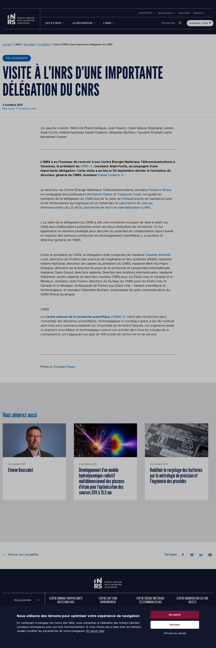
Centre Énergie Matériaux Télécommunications (150, 600)
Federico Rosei (160, 190)
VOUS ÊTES (145, 13)
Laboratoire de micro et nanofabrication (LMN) (117, 207)
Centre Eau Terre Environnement (108, 600)
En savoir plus (95, 631)
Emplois (197, 13)
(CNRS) (83, 316)
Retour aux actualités (23, 554)
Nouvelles (184, 13)
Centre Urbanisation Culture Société (192, 600)
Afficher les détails (175, 633)
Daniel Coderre (109, 175)
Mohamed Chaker (100, 194)
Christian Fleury (64, 366)
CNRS (84, 166)
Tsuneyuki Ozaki (129, 194)
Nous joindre (165, 13)
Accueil (7, 44)
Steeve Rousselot (20, 470)
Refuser (175, 624)
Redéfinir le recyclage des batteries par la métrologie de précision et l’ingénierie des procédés (176, 475)
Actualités (44, 44)
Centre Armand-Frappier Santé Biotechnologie (66, 600)
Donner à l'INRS (198, 23)
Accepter (175, 615)
